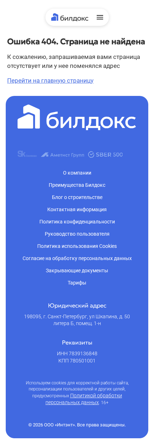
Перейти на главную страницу (50, 80)
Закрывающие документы (77, 270)
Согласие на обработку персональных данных (77, 258)
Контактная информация (77, 209)
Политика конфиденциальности (77, 222)
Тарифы (77, 283)
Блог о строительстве (77, 197)
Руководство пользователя (77, 234)
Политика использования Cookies (77, 246)
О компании (77, 173)
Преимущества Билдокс (77, 185)
